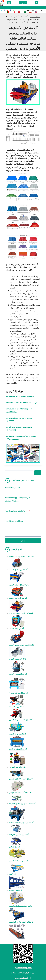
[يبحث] (37, 472)
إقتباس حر (23, 3)
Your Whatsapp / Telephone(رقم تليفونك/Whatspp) (18, 499)
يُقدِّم (23, 541)
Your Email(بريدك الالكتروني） (17, 511)
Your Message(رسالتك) (15, 521)
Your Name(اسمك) (12, 488)
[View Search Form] (37, 3)
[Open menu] (9, 2)
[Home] (6, 17)
